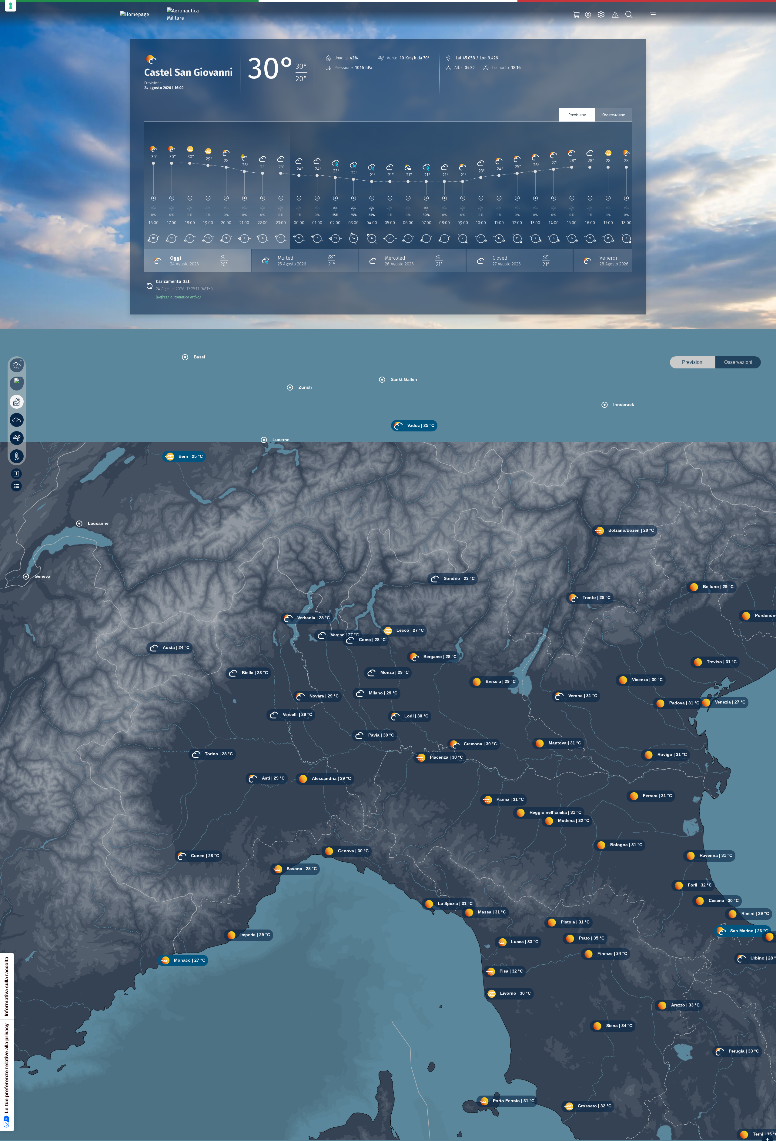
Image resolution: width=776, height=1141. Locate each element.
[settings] (601, 14)
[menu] (648, 14)
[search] (629, 14)
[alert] (615, 14)
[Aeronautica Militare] (190, 14)
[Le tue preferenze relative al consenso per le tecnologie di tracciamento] (10, 6)
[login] (588, 14)
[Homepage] (134, 14)
